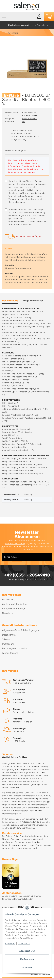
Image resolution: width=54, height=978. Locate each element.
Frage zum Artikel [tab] (33, 300)
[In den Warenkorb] (4, 42)
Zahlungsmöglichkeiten (14, 604)
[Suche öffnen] (32, 17)
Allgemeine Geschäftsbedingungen (20, 630)
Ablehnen (27, 967)
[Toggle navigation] (4, 17)
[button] (39, 16)
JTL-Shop (45, 974)
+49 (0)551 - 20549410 (27, 575)
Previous (3, 25)
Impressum (10, 943)
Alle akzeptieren (27, 951)
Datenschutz (24, 943)
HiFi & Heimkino (29, 118)
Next (51, 25)
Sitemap (6, 639)
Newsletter (8, 613)
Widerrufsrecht (10, 653)
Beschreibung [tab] (10, 300)
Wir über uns (8, 599)
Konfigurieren (27, 959)
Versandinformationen (13, 608)
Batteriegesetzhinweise (14, 648)
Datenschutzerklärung (15, 543)
